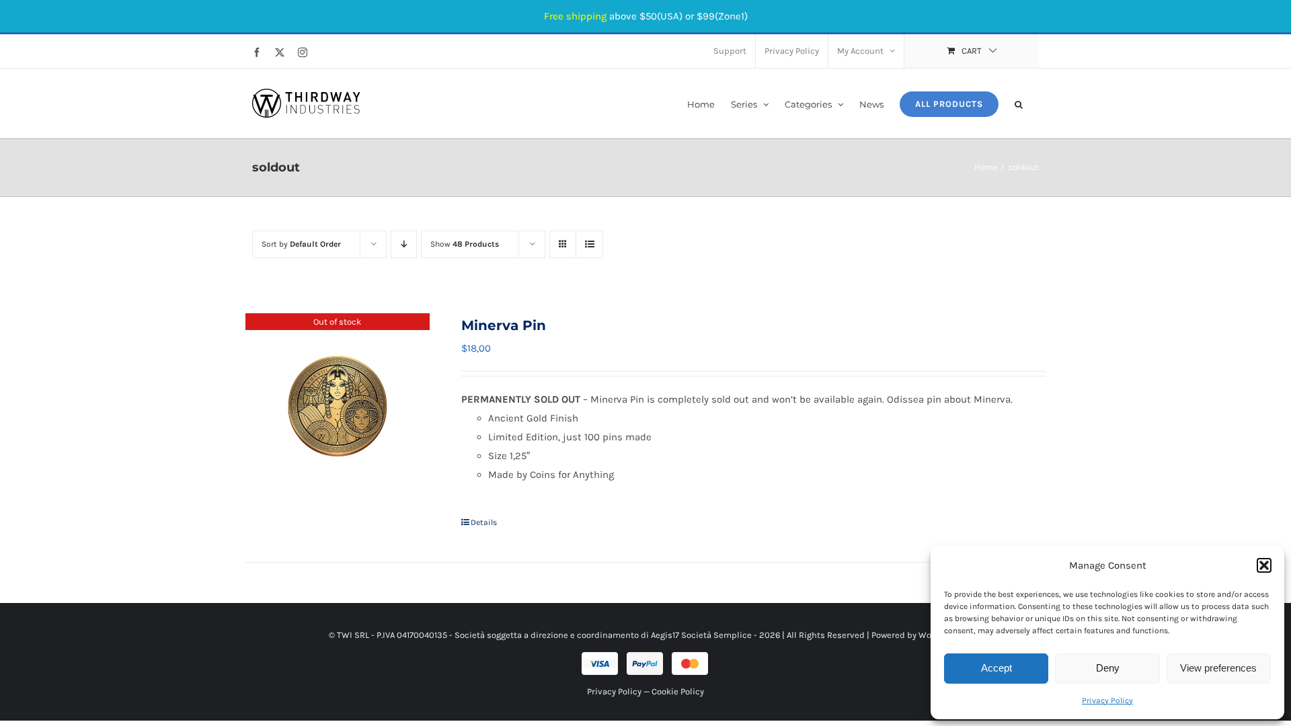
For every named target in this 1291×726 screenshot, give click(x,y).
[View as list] (589, 244)
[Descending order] (404, 244)
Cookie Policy (678, 691)
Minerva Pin (503, 325)
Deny (1108, 668)
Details (484, 522)
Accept (996, 668)
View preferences (1218, 668)
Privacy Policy (1107, 700)
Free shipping (575, 16)
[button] (1264, 565)
